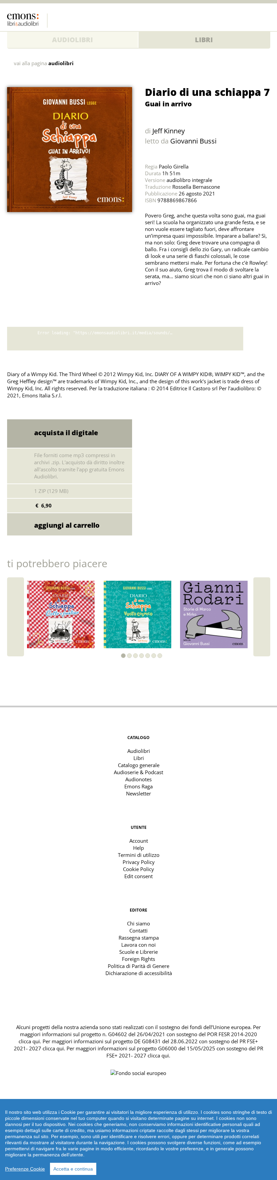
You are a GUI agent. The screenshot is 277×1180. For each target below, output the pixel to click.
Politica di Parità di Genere (138, 966)
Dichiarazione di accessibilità (138, 973)
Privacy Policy (139, 862)
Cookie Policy (138, 869)
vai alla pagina (44, 63)
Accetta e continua (73, 1169)
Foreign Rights (138, 958)
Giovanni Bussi (193, 141)
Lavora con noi (138, 944)
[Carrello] (252, 19)
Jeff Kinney (168, 130)
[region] (138, 1139)
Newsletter (138, 793)
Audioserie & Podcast (138, 772)
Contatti (138, 930)
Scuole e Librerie (138, 951)
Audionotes (138, 779)
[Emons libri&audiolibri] (27, 21)
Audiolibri (72, 39)
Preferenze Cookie (25, 1169)
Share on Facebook (166, 300)
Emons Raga (138, 786)
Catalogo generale (138, 765)
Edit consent (138, 876)
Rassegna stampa (139, 937)
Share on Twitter (152, 300)
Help (138, 847)
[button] (123, 655)
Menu (265, 19)
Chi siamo (138, 923)
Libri (204, 39)
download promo (256, 338)
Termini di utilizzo (138, 854)
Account (138, 840)
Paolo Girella (173, 166)
